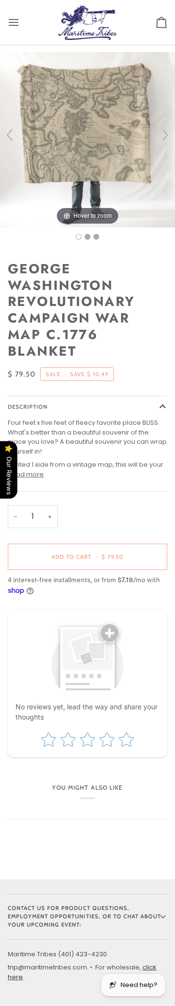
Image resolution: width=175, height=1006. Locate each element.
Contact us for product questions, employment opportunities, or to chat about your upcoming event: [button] (84, 916)
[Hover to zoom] (87, 139)
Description (28, 406)
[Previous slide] (9, 135)
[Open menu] (22, 22)
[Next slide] (165, 135)
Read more (26, 474)
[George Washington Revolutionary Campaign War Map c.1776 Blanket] (79, 237)
